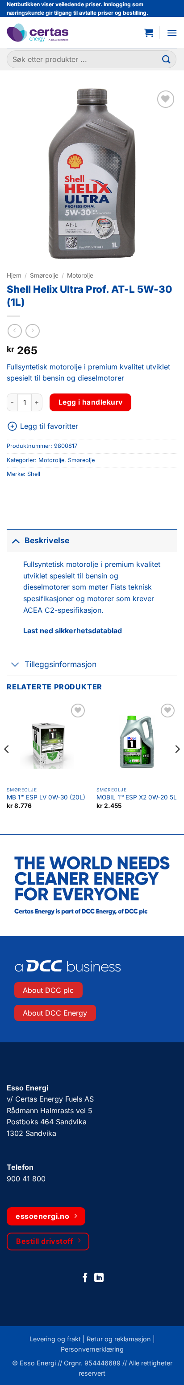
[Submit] (167, 59)
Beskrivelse (47, 540)
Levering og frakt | (58, 1339)
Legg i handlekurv (91, 402)
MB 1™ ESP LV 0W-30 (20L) (46, 797)
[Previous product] (32, 331)
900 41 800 (26, 1178)
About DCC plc (48, 990)
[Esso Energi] (50, 32)
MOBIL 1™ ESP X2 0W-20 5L (136, 797)
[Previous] (7, 767)
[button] (148, 32)
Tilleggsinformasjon (60, 664)
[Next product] (14, 331)
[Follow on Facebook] (85, 1278)
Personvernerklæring (92, 1349)
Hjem (14, 275)
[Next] (176, 767)
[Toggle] (15, 540)
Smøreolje (44, 275)
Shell (33, 474)
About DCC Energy (55, 1012)
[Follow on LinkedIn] (99, 1278)
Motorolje (80, 275)
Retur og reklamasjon (119, 1339)
